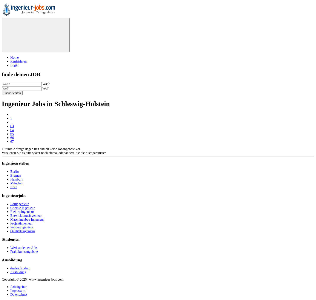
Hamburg (16, 179)
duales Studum (20, 268)
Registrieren (18, 61)
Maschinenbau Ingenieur (27, 219)
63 (12, 126)
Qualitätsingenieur (22, 231)
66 (12, 138)
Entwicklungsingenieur (26, 215)
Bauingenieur (19, 204)
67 (12, 141)
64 (12, 130)
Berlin (14, 171)
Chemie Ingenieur (22, 208)
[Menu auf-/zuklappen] (36, 35)
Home (14, 57)
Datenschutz (18, 294)
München (16, 183)
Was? (46, 84)
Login (14, 65)
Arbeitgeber (18, 287)
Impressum (17, 290)
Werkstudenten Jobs (23, 248)
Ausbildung (18, 272)
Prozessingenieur (21, 227)
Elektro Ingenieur (22, 212)
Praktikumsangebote (24, 251)
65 (12, 134)
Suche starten (12, 93)
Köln (13, 187)
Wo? (45, 88)
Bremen (15, 175)
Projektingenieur (21, 223)
